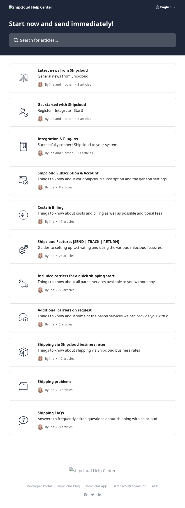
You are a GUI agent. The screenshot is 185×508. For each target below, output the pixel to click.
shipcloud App (96, 486)
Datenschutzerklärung (129, 486)
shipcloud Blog (68, 486)
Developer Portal (39, 486)
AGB (155, 486)
